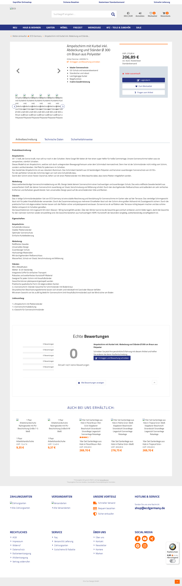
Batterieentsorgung (22, 553)
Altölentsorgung (20, 557)
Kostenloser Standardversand (131, 62)
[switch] (172, 561)
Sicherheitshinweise (82, 139)
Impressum (18, 541)
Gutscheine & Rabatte (64, 549)
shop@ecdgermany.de (150, 508)
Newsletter (101, 545)
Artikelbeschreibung (26, 139)
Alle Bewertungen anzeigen (92, 382)
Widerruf (16, 545)
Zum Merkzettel (145, 86)
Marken (99, 553)
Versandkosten (104, 480)
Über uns (100, 537)
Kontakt (99, 541)
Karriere (99, 549)
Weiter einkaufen (19, 35)
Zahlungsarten (61, 545)
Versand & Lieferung (63, 541)
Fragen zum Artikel (145, 92)
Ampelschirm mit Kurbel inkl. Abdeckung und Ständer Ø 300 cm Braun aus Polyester (126, 346)
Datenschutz (19, 549)
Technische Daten (54, 139)
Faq (55, 537)
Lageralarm (145, 79)
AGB (15, 537)
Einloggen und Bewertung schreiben (84, 61)
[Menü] (177, 543)
